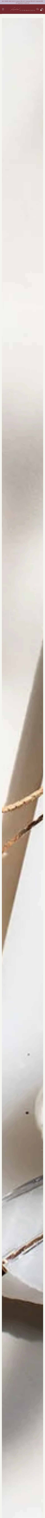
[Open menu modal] (3, 9)
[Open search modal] (37, 9)
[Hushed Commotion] (22, 9)
